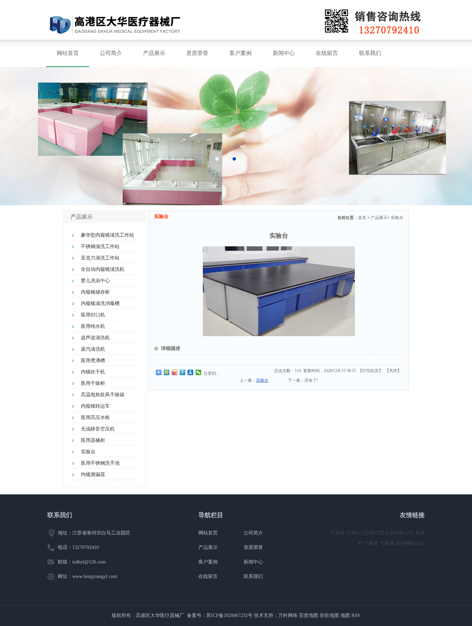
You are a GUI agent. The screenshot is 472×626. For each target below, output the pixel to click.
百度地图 (308, 615)
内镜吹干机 (93, 371)
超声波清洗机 (95, 337)
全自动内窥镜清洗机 (102, 269)
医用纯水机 (93, 326)
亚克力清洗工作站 (100, 257)
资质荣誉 (197, 53)
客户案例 (240, 53)
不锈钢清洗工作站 (100, 246)
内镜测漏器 (93, 474)
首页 (362, 217)
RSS (355, 615)
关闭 (393, 370)
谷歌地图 (329, 615)
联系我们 (370, 53)
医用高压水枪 (95, 417)
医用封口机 (93, 314)
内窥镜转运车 (95, 406)
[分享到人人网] (190, 372)
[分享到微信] (198, 372)
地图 (345, 615)
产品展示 (154, 53)
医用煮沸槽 (93, 360)
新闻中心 (284, 53)
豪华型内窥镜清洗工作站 (107, 235)
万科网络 (288, 615)
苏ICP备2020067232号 (229, 615)
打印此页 (370, 370)
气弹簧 (338, 532)
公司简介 (111, 53)
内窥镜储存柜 (95, 292)
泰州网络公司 (410, 543)
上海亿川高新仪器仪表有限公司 (380, 532)
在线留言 (327, 53)
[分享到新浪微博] (175, 372)
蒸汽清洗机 (93, 349)
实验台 (88, 451)
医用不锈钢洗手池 (100, 463)
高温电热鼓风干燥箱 (102, 394)
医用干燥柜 (93, 383)
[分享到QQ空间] (167, 372)
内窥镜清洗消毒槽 (100, 303)
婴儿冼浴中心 (95, 280)
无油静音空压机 (98, 428)
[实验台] (279, 334)
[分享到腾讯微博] (183, 372)
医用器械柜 (93, 440)
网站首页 (68, 53)
